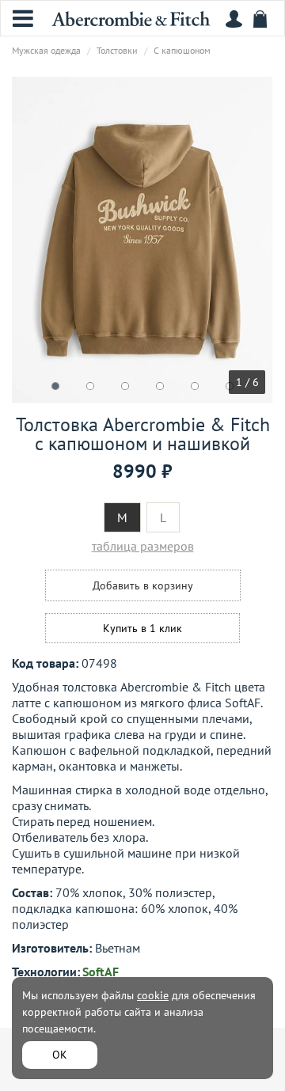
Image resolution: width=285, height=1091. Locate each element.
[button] (55, 386)
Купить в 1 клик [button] (142, 628)
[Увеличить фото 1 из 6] (142, 240)
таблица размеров (143, 546)
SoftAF (100, 971)
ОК (59, 1054)
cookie (153, 995)
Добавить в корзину (143, 585)
